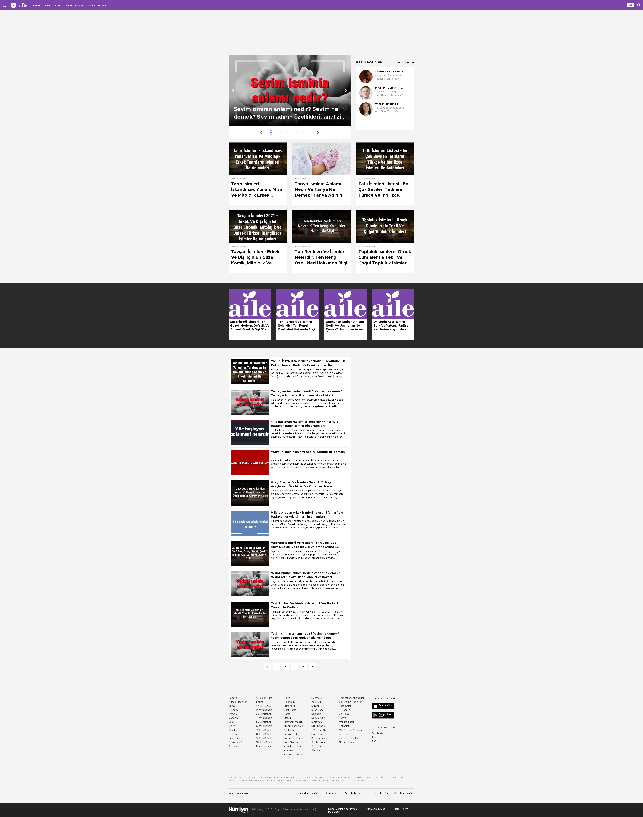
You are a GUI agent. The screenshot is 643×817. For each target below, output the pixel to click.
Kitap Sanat (318, 710)
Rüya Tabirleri (319, 738)
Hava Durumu (236, 738)
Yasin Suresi (318, 746)
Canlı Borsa (290, 710)
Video (232, 726)
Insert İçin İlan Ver (309, 793)
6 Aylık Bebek (264, 726)
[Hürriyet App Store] (383, 706)
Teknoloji (344, 726)
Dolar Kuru (289, 702)
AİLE (23, 5)
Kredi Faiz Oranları (294, 738)
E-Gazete (344, 710)
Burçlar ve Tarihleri (349, 738)
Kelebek (316, 714)
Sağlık (232, 722)
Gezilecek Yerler (238, 742)
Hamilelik (35, 5)
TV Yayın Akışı (319, 730)
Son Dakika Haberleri (350, 702)
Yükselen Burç (264, 698)
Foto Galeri (345, 706)
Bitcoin (288, 718)
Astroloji (233, 746)
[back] (13, 5)
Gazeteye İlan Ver (404, 793)
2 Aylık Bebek (264, 710)
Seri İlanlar (344, 714)
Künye (342, 718)
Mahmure (316, 698)
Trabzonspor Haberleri (352, 698)
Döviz (287, 698)
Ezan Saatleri (318, 734)
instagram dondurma (295, 754)
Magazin (233, 718)
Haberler (233, 698)
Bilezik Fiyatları (292, 734)
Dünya (232, 706)
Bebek (47, 5)
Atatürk (315, 750)
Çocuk (57, 5)
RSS (374, 741)
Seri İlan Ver (332, 793)
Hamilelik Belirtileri (266, 746)
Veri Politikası (346, 722)
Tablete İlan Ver (354, 793)
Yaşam (91, 5)
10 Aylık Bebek (264, 742)
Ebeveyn (79, 5)
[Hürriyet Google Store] (383, 715)
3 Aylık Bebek (263, 714)
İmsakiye (289, 750)
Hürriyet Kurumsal (376, 809)
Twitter (376, 737)
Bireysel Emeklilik (293, 722)
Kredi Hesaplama (293, 726)
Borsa (287, 714)
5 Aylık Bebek (263, 722)
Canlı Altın (289, 730)
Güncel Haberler (238, 702)
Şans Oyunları (291, 742)
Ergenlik (67, 5)
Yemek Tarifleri (292, 746)
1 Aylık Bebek (263, 706)
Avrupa (233, 714)
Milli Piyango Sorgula (350, 730)
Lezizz (260, 702)
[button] (384, 121)
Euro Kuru (289, 706)
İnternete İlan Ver (378, 793)
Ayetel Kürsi (318, 742)
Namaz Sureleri (347, 742)
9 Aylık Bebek (264, 738)
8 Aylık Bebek (264, 734)
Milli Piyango (318, 726)
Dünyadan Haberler (350, 734)
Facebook (377, 733)
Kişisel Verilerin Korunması (342, 809)
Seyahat (233, 730)
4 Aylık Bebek (264, 718)
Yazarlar (102, 5)
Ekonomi (233, 710)
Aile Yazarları (369, 62)
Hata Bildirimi (401, 809)
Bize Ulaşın (334, 812)
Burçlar (315, 706)
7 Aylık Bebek (264, 730)
